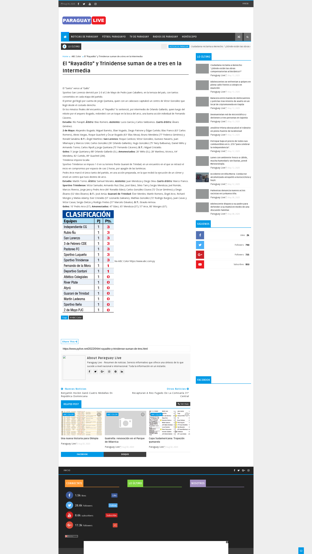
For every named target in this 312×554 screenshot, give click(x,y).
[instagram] (95, 3)
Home (65, 56)
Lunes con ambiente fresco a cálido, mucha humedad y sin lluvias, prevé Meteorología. (229, 160)
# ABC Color (76, 317)
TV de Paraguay (139, 36)
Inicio (245, 3)
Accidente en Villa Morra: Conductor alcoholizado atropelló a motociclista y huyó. (230, 177)
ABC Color (76, 56)
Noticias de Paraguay (84, 36)
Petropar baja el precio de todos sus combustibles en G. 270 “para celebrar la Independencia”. (230, 144)
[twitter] (84, 3)
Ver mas (185, 403)
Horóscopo (189, 36)
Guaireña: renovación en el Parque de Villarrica (125, 440)
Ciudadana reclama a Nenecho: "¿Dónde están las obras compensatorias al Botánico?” (227, 46)
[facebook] (78, 3)
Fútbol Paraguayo (114, 36)
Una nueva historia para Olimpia (79, 438)
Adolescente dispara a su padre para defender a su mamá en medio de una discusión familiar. (229, 207)
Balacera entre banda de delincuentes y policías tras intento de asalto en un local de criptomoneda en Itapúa (230, 101)
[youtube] (89, 3)
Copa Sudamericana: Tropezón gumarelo (166, 440)
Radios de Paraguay (165, 36)
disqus (125, 454)
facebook (82, 454)
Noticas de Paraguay (169, 46)
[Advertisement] (155, 546)
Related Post (71, 404)
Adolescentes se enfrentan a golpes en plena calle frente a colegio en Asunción (230, 85)
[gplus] (243, 470)
